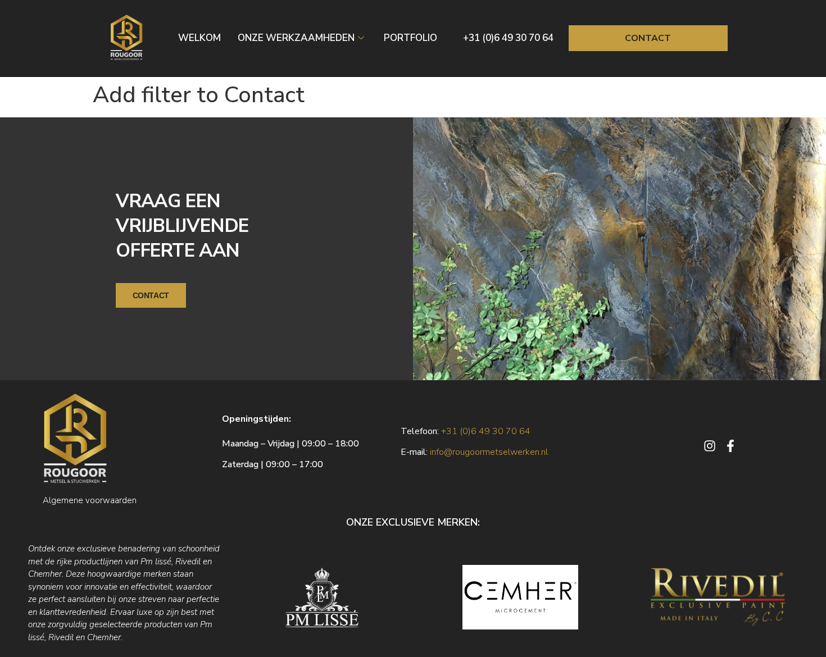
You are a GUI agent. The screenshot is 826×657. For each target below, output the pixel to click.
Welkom (199, 37)
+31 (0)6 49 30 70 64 (508, 37)
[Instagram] (710, 446)
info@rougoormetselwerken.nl (489, 452)
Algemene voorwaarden (90, 500)
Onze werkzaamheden (296, 37)
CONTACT (151, 295)
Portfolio (410, 37)
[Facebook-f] (730, 446)
